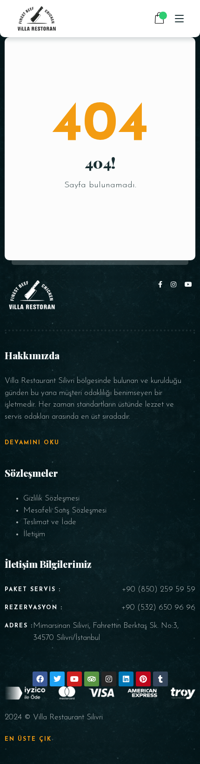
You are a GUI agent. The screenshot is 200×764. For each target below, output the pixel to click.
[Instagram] (175, 285)
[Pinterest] (143, 679)
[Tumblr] (160, 679)
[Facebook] (162, 285)
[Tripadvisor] (91, 679)
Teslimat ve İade (49, 522)
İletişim (34, 534)
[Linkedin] (126, 679)
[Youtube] (189, 285)
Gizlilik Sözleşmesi (51, 498)
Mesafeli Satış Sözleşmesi (65, 510)
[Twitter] (57, 679)
